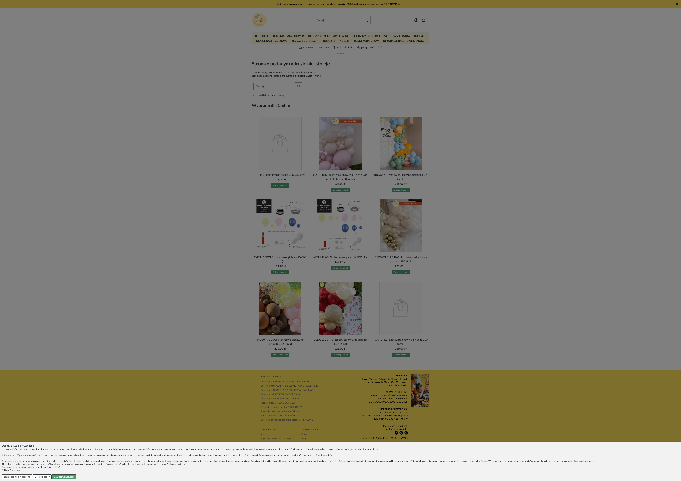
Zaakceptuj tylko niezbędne (17, 477)
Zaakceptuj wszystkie (64, 477)
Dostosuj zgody (42, 477)
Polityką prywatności (176, 464)
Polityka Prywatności (11, 470)
